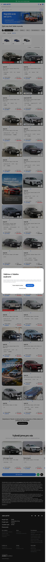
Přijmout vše (30, 285)
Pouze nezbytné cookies (18, 285)
